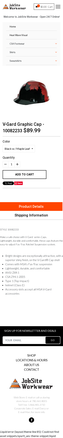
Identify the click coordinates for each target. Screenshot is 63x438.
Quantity (9, 157)
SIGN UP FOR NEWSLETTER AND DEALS (30, 330)
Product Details (31, 206)
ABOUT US (31, 365)
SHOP (31, 355)
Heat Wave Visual (18, 35)
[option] (31, 92)
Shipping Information (31, 215)
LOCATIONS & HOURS (31, 360)
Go (53, 340)
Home (13, 26)
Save (20, 183)
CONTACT (31, 369)
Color (6, 141)
